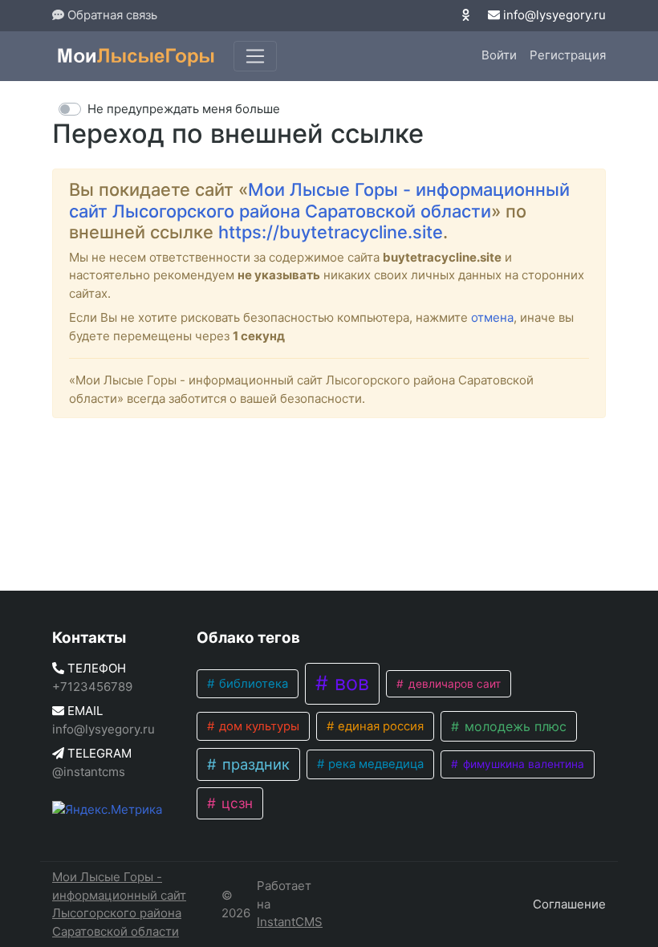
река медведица (374, 764)
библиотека (252, 684)
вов (349, 683)
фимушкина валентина (522, 764)
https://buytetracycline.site (330, 232)
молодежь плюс (514, 726)
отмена (492, 317)
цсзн (235, 803)
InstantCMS (290, 921)
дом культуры (257, 726)
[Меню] (255, 56)
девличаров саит (453, 683)
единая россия (379, 726)
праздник (254, 764)
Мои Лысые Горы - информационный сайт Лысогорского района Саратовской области (319, 200)
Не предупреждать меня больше (183, 108)
